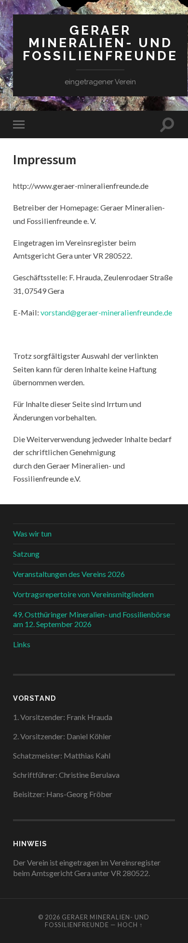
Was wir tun (32, 533)
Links (21, 644)
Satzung (26, 553)
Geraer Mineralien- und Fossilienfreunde (100, 43)
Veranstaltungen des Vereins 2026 (69, 573)
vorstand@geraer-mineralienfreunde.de (106, 312)
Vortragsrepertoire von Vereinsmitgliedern (83, 594)
